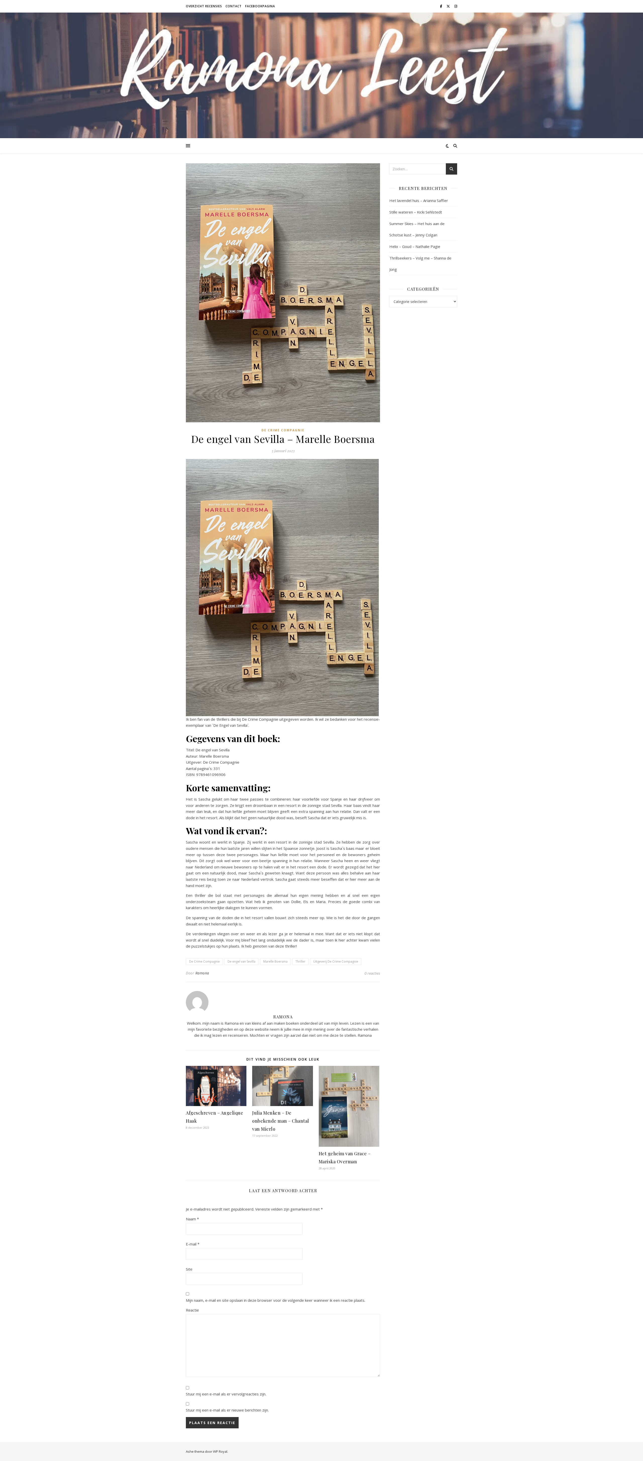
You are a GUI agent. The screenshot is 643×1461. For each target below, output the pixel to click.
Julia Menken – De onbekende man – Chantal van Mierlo (280, 1121)
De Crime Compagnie (282, 430)
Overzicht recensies (204, 6)
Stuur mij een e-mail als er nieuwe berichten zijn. (227, 1410)
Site (189, 1269)
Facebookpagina (260, 6)
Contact (234, 6)
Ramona (202, 973)
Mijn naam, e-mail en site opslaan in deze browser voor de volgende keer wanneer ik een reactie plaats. (275, 1300)
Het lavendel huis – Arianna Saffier (418, 200)
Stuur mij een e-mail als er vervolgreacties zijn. (226, 1393)
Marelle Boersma (275, 961)
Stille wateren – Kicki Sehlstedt (415, 212)
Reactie (192, 1310)
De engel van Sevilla (241, 961)
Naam (192, 1218)
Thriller (300, 961)
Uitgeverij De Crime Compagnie (335, 961)
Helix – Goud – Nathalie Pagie (414, 246)
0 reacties (372, 973)
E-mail (192, 1243)
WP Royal (220, 1451)
